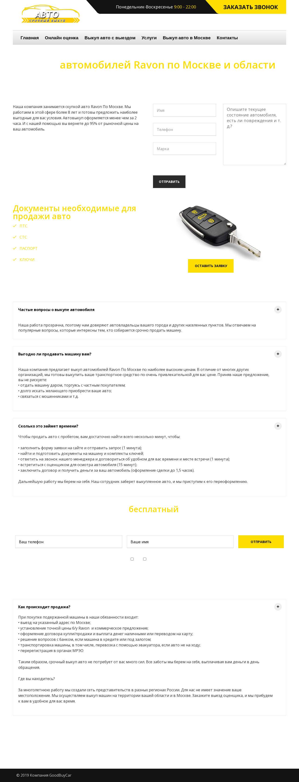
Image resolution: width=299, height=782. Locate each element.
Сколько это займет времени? (148, 426)
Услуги (149, 37)
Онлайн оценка (61, 37)
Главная (30, 37)
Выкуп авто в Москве (187, 37)
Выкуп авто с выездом (110, 37)
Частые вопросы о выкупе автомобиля (148, 309)
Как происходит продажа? (148, 606)
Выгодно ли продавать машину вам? (148, 354)
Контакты (227, 37)
